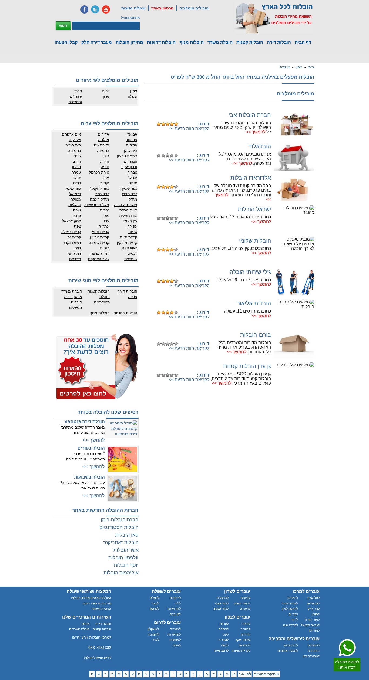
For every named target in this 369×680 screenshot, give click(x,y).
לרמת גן (292, 598)
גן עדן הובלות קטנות (247, 366)
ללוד (178, 603)
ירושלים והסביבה (75, 99)
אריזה (132, 297)
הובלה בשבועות (89, 477)
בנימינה (103, 150)
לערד (155, 640)
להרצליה (223, 598)
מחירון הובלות (129, 42)
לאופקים (175, 640)
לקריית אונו (290, 625)
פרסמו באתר (162, 8)
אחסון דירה (73, 297)
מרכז (78, 91)
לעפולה (224, 629)
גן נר (77, 156)
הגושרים (130, 161)
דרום (106, 91)
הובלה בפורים (91, 448)
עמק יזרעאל (71, 221)
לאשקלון (153, 629)
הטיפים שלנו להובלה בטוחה (108, 412)
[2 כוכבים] (163, 124)
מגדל (133, 199)
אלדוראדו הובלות (250, 178)
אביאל (132, 134)
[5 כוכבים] (176, 124)
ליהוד (294, 620)
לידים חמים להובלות (97, 658)
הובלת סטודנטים (102, 299)
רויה (78, 248)
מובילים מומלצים (194, 8)
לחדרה (245, 634)
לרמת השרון (242, 603)
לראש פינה (221, 651)
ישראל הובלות (254, 209)
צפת (77, 226)
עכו (106, 221)
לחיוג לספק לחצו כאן (181, 115)
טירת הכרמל (99, 172)
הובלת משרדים (79, 629)
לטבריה (223, 640)
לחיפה (245, 624)
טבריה (132, 172)
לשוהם (154, 609)
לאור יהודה (312, 620)
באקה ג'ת (101, 145)
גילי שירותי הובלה (250, 272)
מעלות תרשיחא (96, 204)
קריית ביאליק (70, 232)
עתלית (104, 226)
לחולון (316, 614)
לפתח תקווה (289, 603)
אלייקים (75, 140)
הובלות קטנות (249, 42)
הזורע (104, 161)
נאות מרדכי (128, 210)
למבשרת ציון (311, 656)
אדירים (103, 134)
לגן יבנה (175, 614)
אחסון (86, 624)
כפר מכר (102, 194)
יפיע (77, 177)
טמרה (76, 172)
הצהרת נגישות (101, 609)
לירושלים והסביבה (314, 648)
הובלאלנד (259, 146)
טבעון (76, 167)
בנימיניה (74, 150)
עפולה (132, 226)
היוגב (77, 161)
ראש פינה (129, 248)
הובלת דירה (103, 624)
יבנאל (132, 177)
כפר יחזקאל (99, 188)
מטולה (76, 199)
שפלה (132, 96)
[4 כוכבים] (172, 124)
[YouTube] (106, 9)
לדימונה (153, 634)
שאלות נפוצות (133, 8)
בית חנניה (73, 145)
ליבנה (155, 603)
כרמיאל (75, 194)
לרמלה (154, 598)
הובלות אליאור (254, 303)
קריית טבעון (99, 237)
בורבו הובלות (255, 335)
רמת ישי (74, 253)
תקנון (86, 603)
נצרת (77, 210)
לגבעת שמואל (310, 625)
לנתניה (245, 598)
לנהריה (245, 629)
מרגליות (74, 204)
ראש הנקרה (72, 242)
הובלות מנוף (191, 42)
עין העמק (129, 221)
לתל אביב (313, 598)
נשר (106, 215)
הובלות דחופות (161, 42)
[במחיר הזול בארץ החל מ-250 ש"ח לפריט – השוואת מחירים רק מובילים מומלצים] (274, 17)
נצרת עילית (128, 215)
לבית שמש (291, 645)
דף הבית (303, 42)
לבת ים (293, 614)
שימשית (130, 259)
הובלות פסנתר (125, 313)
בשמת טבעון (127, 156)
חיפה (105, 167)
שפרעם (75, 259)
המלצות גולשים (100, 598)
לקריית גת (174, 634)
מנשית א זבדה (125, 204)
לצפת (225, 645)
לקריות (224, 624)
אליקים (131, 145)
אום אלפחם (71, 134)
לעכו (226, 634)
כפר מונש (129, 194)
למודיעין (314, 630)
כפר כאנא (73, 188)
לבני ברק (314, 609)
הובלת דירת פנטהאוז (85, 421)
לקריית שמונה (241, 651)
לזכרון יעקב (242, 640)
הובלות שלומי (255, 240)
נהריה (104, 210)
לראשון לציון (290, 609)
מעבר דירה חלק (96, 42)
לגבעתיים (313, 603)
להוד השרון (221, 609)
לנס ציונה (174, 609)
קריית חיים (128, 237)
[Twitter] (95, 9)
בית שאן (130, 150)
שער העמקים (98, 259)
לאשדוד (175, 629)
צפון (299, 67)
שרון (106, 96)
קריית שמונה (99, 242)
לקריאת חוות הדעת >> (189, 128)
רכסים (132, 253)
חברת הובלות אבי (250, 115)
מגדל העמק (99, 199)
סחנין (77, 215)
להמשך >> (255, 132)
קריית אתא (100, 232)
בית (311, 67)
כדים (77, 183)
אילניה (285, 67)
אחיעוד (131, 140)
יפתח (133, 183)
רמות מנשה (99, 253)
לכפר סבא (222, 603)
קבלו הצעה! (66, 42)
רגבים (104, 248)
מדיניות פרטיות (101, 603)
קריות (132, 232)
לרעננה (245, 609)
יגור (106, 177)
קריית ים (74, 237)
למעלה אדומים (288, 651)
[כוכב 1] (159, 124)
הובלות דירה (279, 42)
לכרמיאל (244, 645)
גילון (105, 156)
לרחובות (175, 598)
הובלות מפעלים (75, 305)
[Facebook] (84, 9)
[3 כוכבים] (167, 124)
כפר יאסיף (128, 188)
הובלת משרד (220, 42)
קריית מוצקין (127, 242)
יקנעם (104, 183)
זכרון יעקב (129, 167)
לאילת (176, 645)
